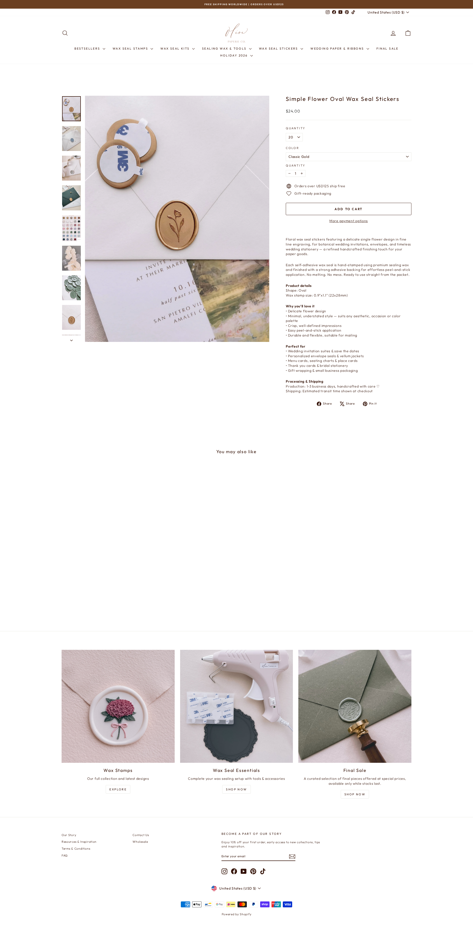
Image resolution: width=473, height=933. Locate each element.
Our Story (69, 835)
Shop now (354, 794)
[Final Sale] (354, 706)
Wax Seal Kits (175, 48)
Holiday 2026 (234, 55)
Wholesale (140, 841)
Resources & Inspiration (79, 841)
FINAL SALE (387, 48)
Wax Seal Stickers (279, 48)
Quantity (295, 128)
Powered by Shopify (237, 914)
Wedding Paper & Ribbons (337, 48)
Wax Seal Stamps (131, 48)
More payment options (348, 221)
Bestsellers (87, 48)
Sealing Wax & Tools (225, 48)
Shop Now (236, 789)
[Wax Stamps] (118, 706)
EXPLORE (118, 789)
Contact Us (141, 835)
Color (292, 148)
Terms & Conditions (76, 848)
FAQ (65, 855)
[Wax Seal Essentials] (236, 706)
